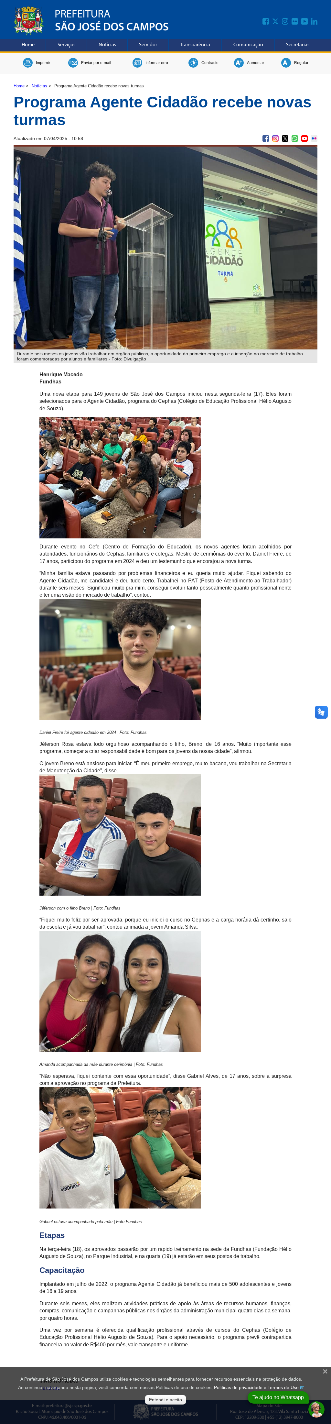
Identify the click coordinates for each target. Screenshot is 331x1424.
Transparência (195, 45)
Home (28, 45)
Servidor (148, 45)
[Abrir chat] (316, 1409)
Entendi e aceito (165, 1399)
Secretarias (297, 45)
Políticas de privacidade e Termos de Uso (256, 1387)
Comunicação (248, 45)
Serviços (66, 45)
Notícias (107, 45)
